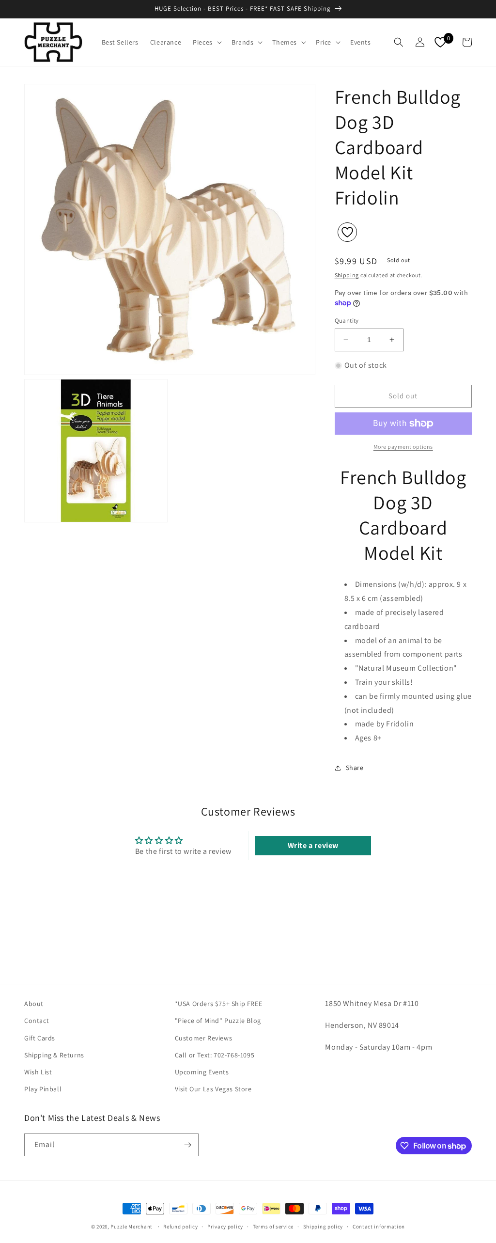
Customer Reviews (203, 1038)
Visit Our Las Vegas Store (213, 1089)
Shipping (347, 275)
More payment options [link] (403, 446)
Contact (36, 1020)
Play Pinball (43, 1089)
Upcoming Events (202, 1072)
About (34, 1003)
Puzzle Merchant (131, 1226)
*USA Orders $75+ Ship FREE (219, 1003)
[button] (206, 42)
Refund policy (180, 1226)
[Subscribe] (187, 1144)
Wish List (38, 1072)
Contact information (379, 1226)
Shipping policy (323, 1226)
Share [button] (355, 767)
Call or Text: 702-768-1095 (215, 1055)
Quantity (347, 320)
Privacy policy (225, 1226)
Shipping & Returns (54, 1055)
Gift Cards (39, 1038)
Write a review (313, 845)
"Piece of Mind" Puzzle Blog (218, 1020)
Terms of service (273, 1226)
